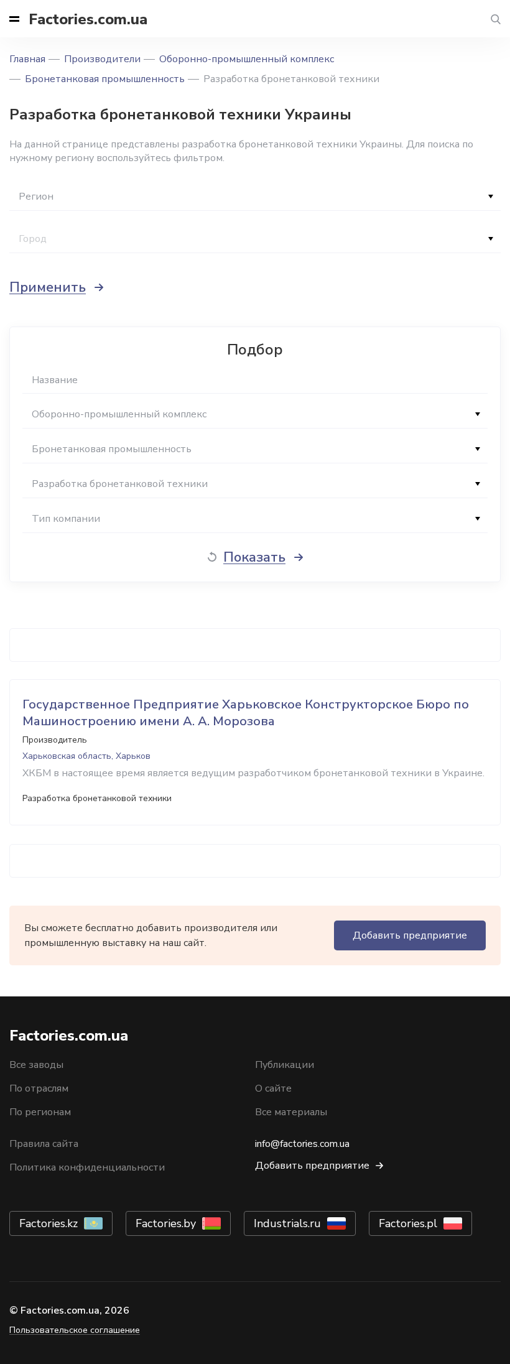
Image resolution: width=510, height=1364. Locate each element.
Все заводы (36, 1065)
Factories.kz (48, 1223)
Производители (102, 59)
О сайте (273, 1088)
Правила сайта (43, 1144)
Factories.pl (408, 1223)
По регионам (40, 1112)
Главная (27, 59)
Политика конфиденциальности (87, 1167)
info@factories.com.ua (302, 1144)
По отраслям (38, 1088)
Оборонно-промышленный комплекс (246, 59)
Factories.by (166, 1223)
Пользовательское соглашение (74, 1330)
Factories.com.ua (88, 19)
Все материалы (291, 1112)
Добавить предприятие (410, 935)
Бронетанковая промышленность (105, 79)
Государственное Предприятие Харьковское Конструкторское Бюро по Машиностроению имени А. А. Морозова (245, 713)
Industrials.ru (287, 1223)
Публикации (284, 1065)
